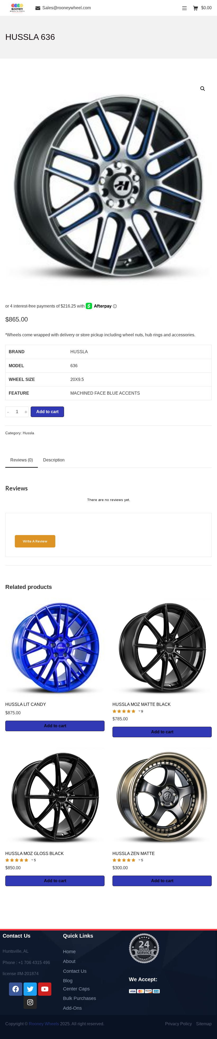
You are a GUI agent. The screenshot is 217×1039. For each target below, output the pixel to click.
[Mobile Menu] (184, 7)
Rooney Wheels (44, 1024)
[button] (202, 88)
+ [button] (26, 411)
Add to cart (47, 411)
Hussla (28, 433)
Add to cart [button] (55, 726)
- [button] (8, 411)
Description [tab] (54, 460)
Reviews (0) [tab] (21, 460)
